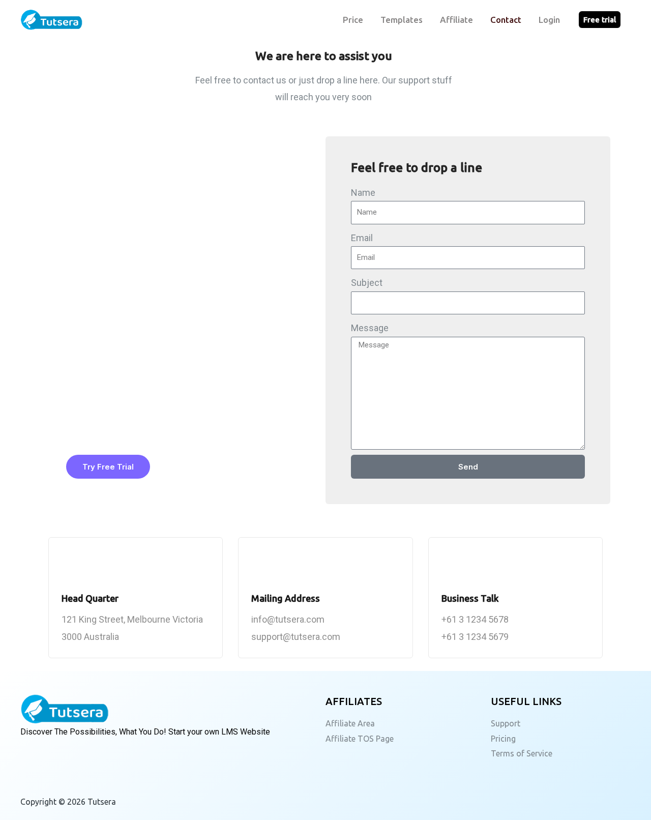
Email (362, 237)
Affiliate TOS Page (360, 738)
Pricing (503, 738)
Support (505, 723)
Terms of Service (521, 753)
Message (370, 328)
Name (363, 192)
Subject (366, 282)
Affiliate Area (350, 723)
